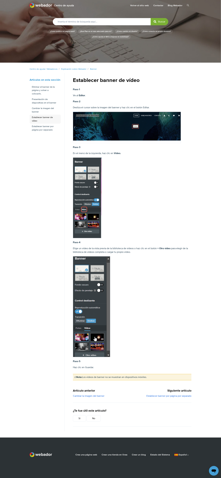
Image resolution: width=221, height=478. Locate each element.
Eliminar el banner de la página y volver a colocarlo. (43, 90)
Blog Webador (175, 5)
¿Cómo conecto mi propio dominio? (156, 31)
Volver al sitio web (139, 5)
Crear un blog (139, 454)
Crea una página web (86, 454)
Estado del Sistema (160, 454)
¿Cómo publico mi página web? (62, 31)
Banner (93, 69)
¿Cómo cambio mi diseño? (127, 31)
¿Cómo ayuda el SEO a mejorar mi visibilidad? (110, 37)
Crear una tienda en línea (114, 454)
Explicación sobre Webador (73, 69)
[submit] (159, 21)
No (93, 418)
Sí (79, 418)
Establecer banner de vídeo (42, 119)
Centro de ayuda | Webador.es (44, 69)
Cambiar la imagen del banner (88, 395)
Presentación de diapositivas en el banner (44, 101)
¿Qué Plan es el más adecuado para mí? (96, 31)
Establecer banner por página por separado (168, 395)
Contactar (158, 5)
